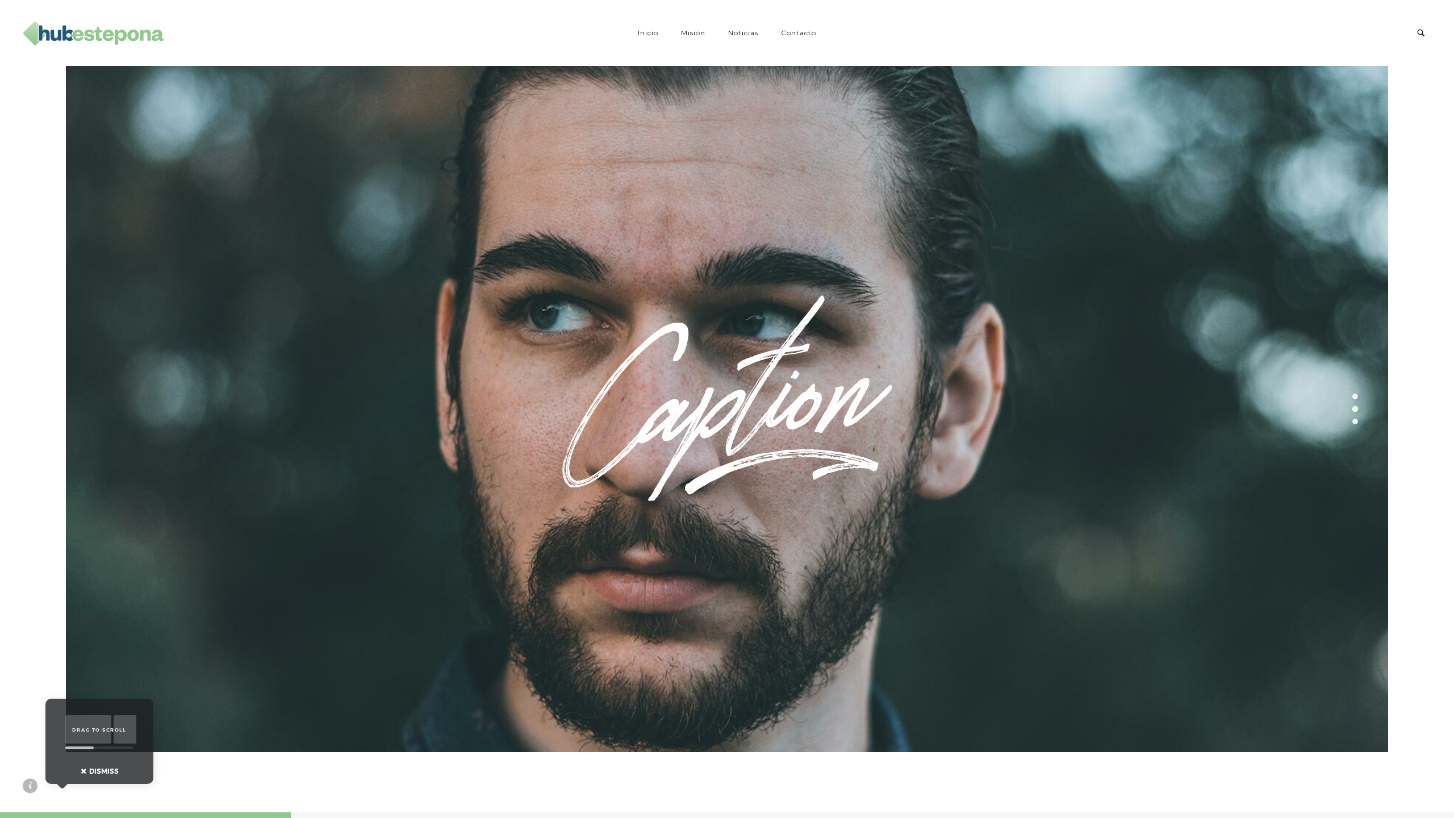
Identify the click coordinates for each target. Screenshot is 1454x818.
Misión (693, 32)
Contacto (798, 32)
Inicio (648, 32)
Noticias (743, 32)
